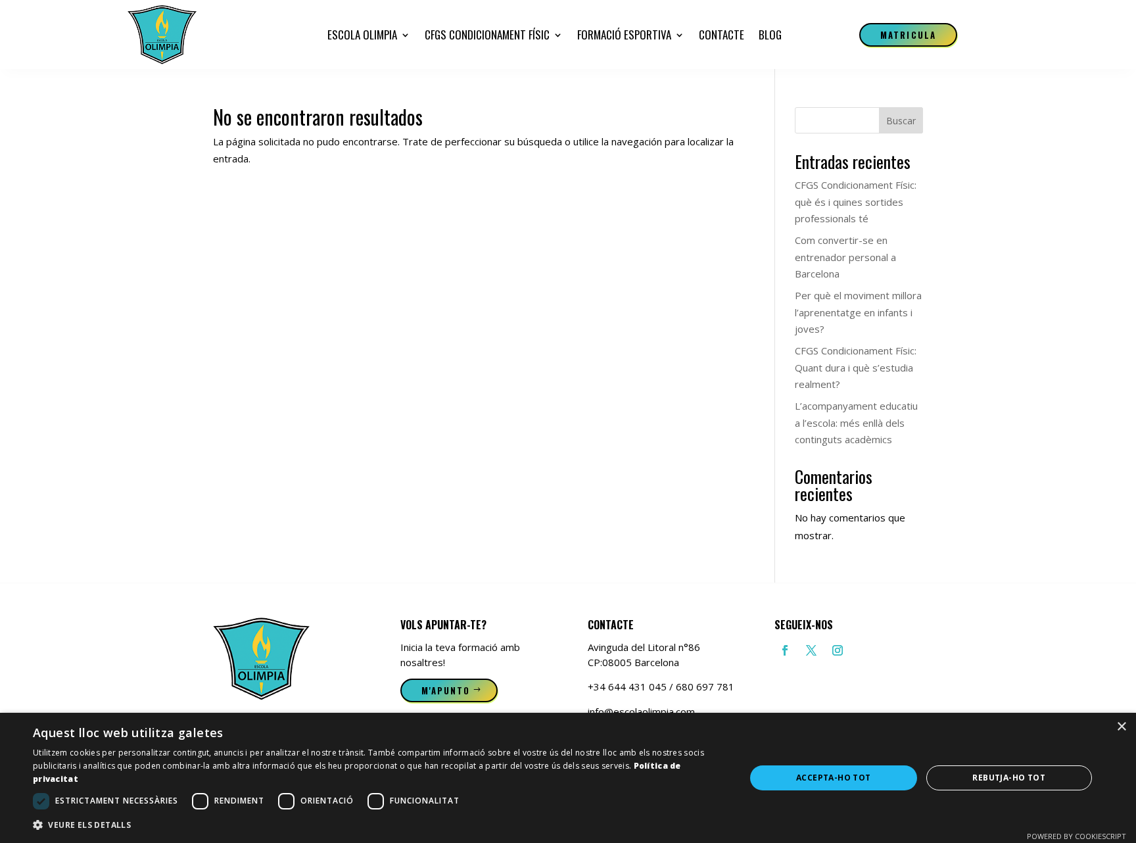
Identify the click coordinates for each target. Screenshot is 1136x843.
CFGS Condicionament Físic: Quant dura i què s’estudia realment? (855, 367)
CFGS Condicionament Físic (487, 34)
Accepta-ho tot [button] (833, 777)
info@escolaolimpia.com (641, 711)
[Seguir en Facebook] (784, 650)
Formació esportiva (624, 34)
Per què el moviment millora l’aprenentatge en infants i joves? (858, 312)
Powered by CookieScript (1076, 836)
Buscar (901, 120)
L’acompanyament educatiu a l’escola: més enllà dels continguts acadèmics (856, 422)
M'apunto (446, 690)
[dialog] (568, 778)
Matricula (908, 34)
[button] (378, 825)
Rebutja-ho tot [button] (1008, 777)
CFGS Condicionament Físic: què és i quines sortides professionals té (855, 201)
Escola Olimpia (362, 34)
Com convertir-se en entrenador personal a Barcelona (845, 256)
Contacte (721, 34)
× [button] (1121, 727)
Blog (770, 34)
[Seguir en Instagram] (837, 650)
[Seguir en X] (811, 650)
